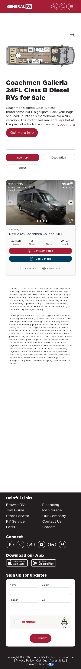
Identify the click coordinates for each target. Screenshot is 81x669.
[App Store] (17, 562)
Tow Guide (15, 510)
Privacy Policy (25, 660)
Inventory (22, 157)
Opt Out (41, 660)
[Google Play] (44, 562)
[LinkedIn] (52, 544)
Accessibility (57, 660)
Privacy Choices (37, 664)
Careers (48, 527)
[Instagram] (20, 544)
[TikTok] (31, 544)
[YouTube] (41, 544)
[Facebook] (10, 544)
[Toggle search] (63, 6)
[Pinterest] (62, 544)
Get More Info (22, 133)
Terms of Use (66, 657)
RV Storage (52, 510)
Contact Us (51, 521)
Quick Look (54, 268)
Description (58, 157)
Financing (50, 505)
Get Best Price (43, 250)
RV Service (15, 521)
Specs (23, 167)
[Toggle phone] (54, 6)
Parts (10, 527)
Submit (40, 638)
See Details (43, 258)
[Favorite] (70, 220)
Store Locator (17, 516)
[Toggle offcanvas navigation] (71, 6)
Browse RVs (16, 505)
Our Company (54, 516)
